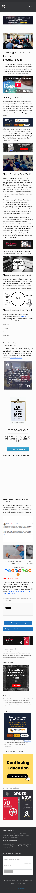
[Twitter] (9, 570)
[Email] (26, 570)
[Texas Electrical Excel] (3, 6)
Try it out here (22, 888)
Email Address (8, 865)
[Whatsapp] (23, 570)
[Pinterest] (19, 570)
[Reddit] (12, 570)
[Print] (29, 570)
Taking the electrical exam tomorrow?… (18, 629)
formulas (24, 316)
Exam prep (11, 598)
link (29, 890)
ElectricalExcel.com (16, 358)
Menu (32, 7)
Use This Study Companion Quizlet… (18, 623)
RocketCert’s (27, 741)
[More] (18, 574)
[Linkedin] (16, 570)
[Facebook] (6, 570)
